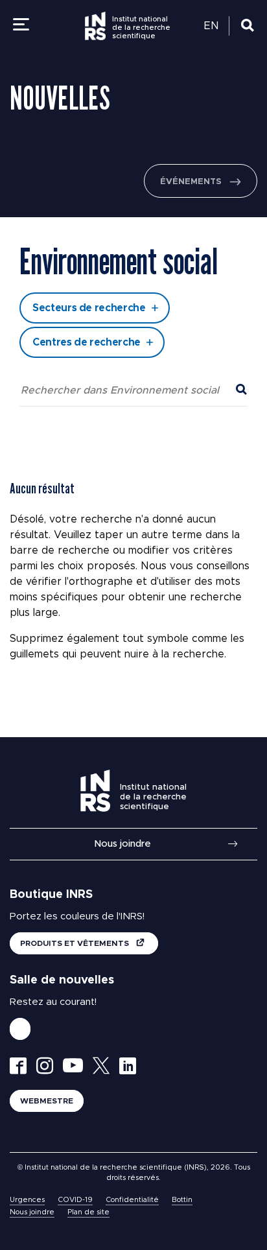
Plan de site (88, 1212)
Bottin (182, 1199)
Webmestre (46, 1101)
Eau (63, 222)
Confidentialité (132, 1199)
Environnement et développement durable (143, 283)
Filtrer (134, 424)
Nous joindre (122, 844)
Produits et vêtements (75, 943)
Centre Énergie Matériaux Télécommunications (107, 240)
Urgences (27, 1199)
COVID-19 (75, 1199)
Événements (191, 182)
